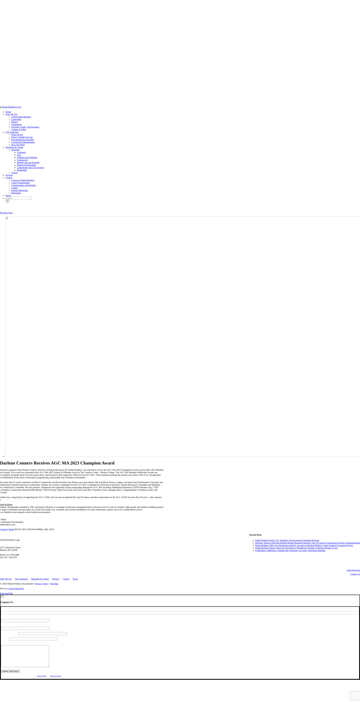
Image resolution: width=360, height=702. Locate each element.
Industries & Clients (40, 579)
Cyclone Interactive (15, 588)
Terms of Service (55, 676)
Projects (55, 579)
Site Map (54, 584)
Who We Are (6, 579)
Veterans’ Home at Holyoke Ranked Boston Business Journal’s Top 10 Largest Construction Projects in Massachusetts (307, 543)
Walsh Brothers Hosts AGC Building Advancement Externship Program (287, 540)
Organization (10, 633)
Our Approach (21, 579)
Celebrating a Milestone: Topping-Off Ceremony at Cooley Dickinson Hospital (290, 550)
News (75, 579)
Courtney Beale (7, 529)
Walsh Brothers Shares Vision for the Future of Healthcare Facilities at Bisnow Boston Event (296, 548)
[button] (353, 570)
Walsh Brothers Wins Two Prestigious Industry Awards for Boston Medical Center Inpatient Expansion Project (304, 545)
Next (10, 213)
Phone (5, 638)
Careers (66, 579)
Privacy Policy (41, 584)
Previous (4, 213)
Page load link (6, 593)
